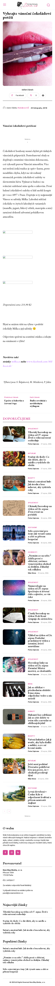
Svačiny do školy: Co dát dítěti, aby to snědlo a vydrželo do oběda (39, 461)
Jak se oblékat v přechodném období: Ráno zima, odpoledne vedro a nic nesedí (40, 693)
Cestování (32, 527)
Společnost (33, 429)
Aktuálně (32, 453)
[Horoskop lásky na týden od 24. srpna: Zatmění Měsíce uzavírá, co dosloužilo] (14, 664)
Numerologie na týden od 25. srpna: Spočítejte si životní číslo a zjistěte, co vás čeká (39, 591)
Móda (30, 684)
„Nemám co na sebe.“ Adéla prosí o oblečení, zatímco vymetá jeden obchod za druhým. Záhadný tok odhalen (39, 562)
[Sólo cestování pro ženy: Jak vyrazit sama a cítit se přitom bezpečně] (14, 533)
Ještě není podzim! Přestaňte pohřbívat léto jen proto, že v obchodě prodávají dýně (39, 769)
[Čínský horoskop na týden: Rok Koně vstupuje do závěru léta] (14, 615)
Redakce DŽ (23, 108)
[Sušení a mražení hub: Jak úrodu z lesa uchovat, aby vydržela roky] (14, 483)
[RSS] (18, 852)
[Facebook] (5, 852)
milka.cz (15, 361)
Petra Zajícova (33, 444)
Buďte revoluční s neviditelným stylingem (38, 403)
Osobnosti (32, 552)
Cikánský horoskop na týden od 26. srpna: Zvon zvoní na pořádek (40, 510)
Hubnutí (31, 711)
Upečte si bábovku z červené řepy (14, 402)
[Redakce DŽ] (4, 108)
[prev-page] (4, 811)
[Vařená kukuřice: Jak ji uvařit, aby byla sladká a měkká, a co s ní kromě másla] (14, 741)
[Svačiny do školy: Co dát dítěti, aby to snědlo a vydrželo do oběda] (14, 458)
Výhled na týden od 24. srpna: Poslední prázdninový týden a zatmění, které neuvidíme (40, 641)
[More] (43, 95)
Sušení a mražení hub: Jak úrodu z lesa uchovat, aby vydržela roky (39, 485)
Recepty (31, 478)
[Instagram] (11, 852)
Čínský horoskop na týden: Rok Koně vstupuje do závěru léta (40, 616)
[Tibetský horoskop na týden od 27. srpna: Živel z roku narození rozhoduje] (14, 434)
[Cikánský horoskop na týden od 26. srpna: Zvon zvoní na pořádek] (14, 508)
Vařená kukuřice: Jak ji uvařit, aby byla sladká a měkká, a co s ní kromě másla (39, 743)
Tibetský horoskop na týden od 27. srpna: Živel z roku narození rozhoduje (39, 436)
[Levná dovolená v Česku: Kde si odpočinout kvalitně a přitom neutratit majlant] (14, 793)
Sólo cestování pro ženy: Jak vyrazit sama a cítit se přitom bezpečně (39, 535)
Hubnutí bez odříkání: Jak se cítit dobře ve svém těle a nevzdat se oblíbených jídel (40, 719)
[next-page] (9, 811)
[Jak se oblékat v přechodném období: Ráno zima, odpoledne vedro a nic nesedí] (14, 689)
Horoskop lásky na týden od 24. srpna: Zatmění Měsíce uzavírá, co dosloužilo (39, 667)
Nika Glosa (32, 573)
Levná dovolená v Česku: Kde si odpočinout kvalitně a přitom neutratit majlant (39, 797)
